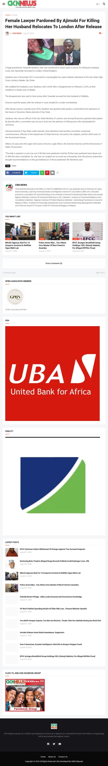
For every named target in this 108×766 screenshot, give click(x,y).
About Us (52, 757)
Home (7, 15)
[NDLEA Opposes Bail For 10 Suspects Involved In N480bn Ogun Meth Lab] (11, 576)
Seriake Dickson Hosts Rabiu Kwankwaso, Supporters (42, 632)
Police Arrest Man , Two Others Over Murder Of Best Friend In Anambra (52, 245)
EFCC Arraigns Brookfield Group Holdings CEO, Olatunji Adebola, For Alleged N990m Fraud (86, 245)
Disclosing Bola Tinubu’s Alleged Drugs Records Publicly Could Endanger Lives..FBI (54, 561)
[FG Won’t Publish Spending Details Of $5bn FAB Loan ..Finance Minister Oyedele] (11, 611)
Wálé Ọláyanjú (77, 761)
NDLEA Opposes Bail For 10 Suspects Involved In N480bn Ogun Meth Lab (18, 245)
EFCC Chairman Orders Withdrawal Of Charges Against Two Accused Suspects (52, 549)
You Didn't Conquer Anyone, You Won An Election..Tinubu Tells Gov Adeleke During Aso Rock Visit (60, 621)
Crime (14, 15)
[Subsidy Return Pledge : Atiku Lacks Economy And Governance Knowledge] (11, 600)
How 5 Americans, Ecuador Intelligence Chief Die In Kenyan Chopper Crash (51, 644)
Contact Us (62, 757)
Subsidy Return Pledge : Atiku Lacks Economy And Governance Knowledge (51, 597)
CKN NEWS (21, 185)
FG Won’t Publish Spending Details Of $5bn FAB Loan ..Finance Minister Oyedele (53, 609)
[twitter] (54, 744)
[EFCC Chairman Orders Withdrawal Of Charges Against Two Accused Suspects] (11, 552)
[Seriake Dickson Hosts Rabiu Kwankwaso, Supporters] (11, 635)
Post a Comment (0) (54, 263)
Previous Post (10, 273)
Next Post (100, 273)
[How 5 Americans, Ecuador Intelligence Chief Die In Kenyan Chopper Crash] (11, 647)
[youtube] (60, 744)
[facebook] (48, 744)
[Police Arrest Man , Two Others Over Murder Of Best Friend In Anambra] (11, 588)
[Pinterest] (47, 173)
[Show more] (57, 173)
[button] (3, 4)
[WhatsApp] (42, 173)
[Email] (52, 173)
